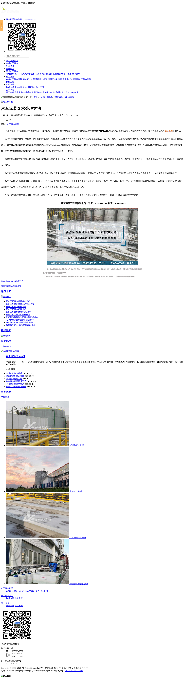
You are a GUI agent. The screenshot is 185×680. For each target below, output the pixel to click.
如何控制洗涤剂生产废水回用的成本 (22, 317)
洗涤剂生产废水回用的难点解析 (20, 320)
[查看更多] (6, 297)
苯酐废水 (40, 74)
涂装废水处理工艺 (14, 379)
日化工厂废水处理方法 (16, 307)
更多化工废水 (12, 71)
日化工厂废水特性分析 (16, 309)
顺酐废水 (10, 74)
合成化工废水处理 (14, 79)
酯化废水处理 (29, 79)
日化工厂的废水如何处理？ (18, 314)
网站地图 (19, 606)
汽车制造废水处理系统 (11, 286)
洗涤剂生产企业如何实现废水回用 (21, 325)
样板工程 (10, 82)
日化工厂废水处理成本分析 (18, 301)
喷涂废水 (76, 74)
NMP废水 (10, 66)
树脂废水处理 (54, 79)
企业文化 (44, 92)
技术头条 (10, 87)
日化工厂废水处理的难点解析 (19, 312)
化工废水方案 (7, 596)
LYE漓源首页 (12, 61)
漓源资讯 (10, 84)
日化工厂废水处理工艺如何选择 (20, 304)
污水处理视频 (55, 92)
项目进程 (40, 87)
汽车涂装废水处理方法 (64, 97)
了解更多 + (6, 346)
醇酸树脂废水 (29, 74)
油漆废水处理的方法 (15, 384)
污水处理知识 (29, 87)
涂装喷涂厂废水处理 (15, 376)
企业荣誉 (27, 92)
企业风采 (19, 92)
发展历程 (36, 92)
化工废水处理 (13, 124)
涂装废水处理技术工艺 (16, 381)
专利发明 (74, 92)
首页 (36, 97)
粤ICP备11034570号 (74, 671)
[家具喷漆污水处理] (10, 351)
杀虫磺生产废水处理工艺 (12, 281)
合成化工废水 (12, 63)
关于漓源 (10, 90)
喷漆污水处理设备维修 (16, 387)
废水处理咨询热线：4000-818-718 (20, 19)
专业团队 (65, 92)
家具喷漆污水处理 (15, 356)
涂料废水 (19, 74)
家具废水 (67, 74)
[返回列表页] (7, 102)
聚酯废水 (48, 74)
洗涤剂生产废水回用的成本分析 (20, 322)
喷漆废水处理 (66, 79)
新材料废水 (58, 74)
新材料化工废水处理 (82, 79)
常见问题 (19, 87)
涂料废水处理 (41, 79)
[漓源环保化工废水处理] (10, 14)
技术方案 (10, 76)
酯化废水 (10, 69)
